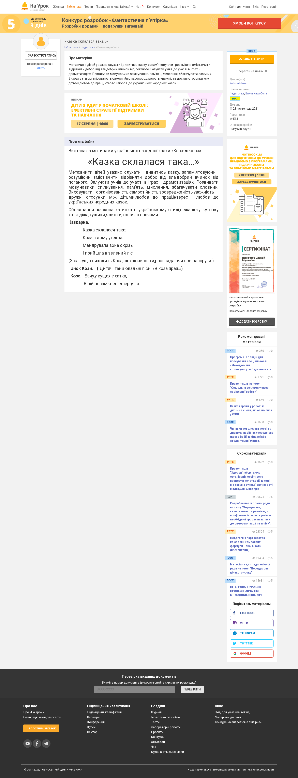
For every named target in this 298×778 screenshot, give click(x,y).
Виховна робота (256, 93)
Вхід (256, 7)
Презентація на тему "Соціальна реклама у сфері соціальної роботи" (249, 387)
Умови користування (226, 769)
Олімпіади (158, 742)
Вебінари (93, 717)
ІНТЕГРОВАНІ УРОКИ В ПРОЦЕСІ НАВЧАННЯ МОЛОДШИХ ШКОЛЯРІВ (247, 591)
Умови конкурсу (249, 23)
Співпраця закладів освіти (42, 717)
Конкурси (153, 7)
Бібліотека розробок (165, 717)
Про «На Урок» (33, 712)
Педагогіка (237, 93)
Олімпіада (170, 7)
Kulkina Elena (238, 83)
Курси (91, 727)
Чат (140, 6)
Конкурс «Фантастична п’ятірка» (238, 722)
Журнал (58, 7)
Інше (183, 7)
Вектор (92, 732)
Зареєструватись (42, 55)
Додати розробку (253, 321)
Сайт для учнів (239, 7)
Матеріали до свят (228, 717)
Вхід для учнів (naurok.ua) (232, 712)
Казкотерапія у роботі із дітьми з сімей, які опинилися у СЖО (251, 410)
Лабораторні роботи (165, 727)
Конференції (96, 722)
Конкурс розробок (115, 20)
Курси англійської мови (167, 752)
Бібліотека (74, 7)
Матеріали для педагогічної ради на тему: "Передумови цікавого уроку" (250, 568)
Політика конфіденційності (257, 769)
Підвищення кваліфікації (113, 7)
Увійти (40, 68)
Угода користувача (199, 769)
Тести (88, 7)
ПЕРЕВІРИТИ (192, 689)
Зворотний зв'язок (41, 728)
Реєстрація (269, 7)
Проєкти (157, 732)
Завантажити (253, 59)
